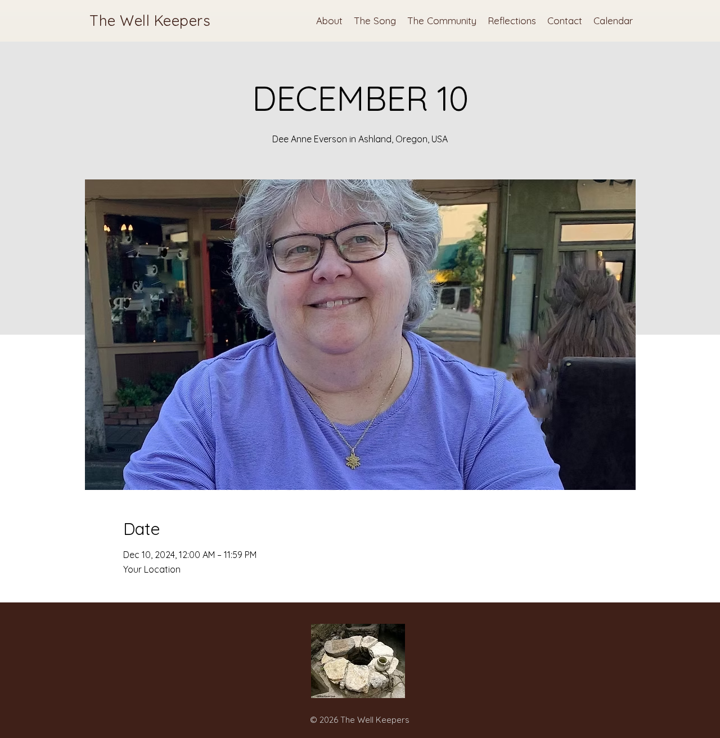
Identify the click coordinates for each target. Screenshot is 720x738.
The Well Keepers (149, 20)
